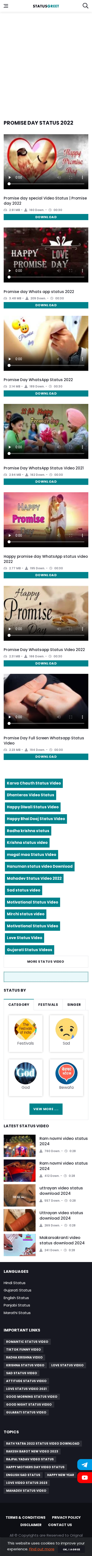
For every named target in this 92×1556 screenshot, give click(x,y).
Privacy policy (66, 1517)
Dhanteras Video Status (30, 795)
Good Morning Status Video (31, 1397)
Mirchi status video (25, 914)
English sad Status (23, 1475)
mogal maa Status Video (31, 854)
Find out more (41, 1549)
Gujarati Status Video (26, 1412)
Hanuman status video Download (40, 866)
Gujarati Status (17, 1290)
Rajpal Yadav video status (30, 1459)
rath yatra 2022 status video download (42, 1443)
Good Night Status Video (29, 1404)
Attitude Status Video (26, 1381)
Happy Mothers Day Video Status (35, 1467)
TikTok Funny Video (23, 1349)
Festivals (48, 1004)
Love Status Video (24, 937)
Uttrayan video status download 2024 (61, 1215)
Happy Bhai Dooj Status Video (36, 818)
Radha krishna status (28, 830)
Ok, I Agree (71, 1549)
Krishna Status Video (25, 1365)
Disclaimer (30, 1524)
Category (18, 1004)
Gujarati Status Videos (29, 949)
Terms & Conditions (25, 1517)
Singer (74, 1004)
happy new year (60, 1475)
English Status (16, 1297)
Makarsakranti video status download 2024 (62, 1240)
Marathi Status (17, 1312)
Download (46, 217)
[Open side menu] (6, 5)
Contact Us (60, 1524)
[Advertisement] (46, 63)
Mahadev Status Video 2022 (34, 878)
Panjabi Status (17, 1305)
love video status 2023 (26, 1483)
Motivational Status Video (32, 902)
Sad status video (23, 890)
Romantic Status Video (27, 1342)
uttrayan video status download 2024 (61, 1190)
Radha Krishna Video (24, 1357)
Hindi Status (15, 1282)
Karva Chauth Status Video (34, 783)
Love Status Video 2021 (26, 1389)
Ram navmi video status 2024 (63, 1141)
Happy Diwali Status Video (33, 807)
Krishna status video (27, 842)
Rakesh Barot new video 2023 (32, 1451)
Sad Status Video (21, 1373)
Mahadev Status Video (26, 1491)
